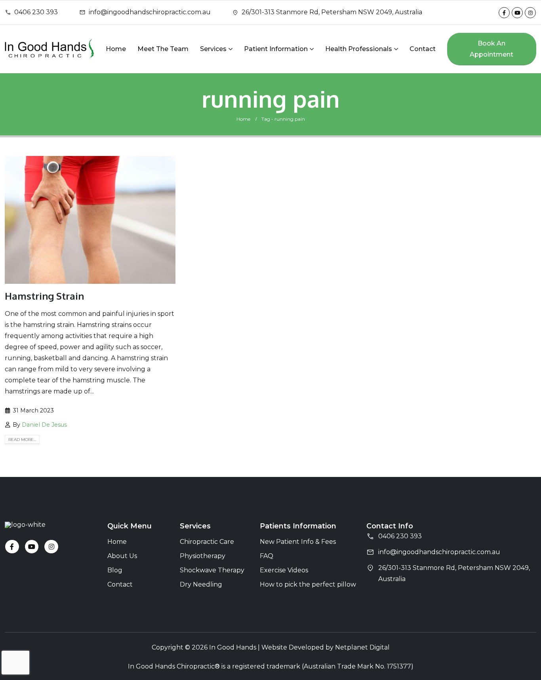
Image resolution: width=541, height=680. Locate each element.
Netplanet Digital (362, 647)
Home (116, 49)
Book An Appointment (491, 49)
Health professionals (358, 49)
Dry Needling (201, 584)
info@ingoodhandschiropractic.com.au (150, 12)
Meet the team (163, 49)
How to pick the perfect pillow (308, 584)
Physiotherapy (202, 556)
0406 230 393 (36, 12)
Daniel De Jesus (44, 424)
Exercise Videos (284, 570)
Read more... (22, 439)
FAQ (266, 556)
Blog (114, 570)
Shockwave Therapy (212, 570)
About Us (122, 556)
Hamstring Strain (44, 296)
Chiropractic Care (207, 541)
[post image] (90, 220)
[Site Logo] (49, 49)
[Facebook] (504, 12)
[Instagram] (530, 12)
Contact (423, 49)
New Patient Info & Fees (298, 541)
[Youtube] (517, 12)
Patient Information (276, 49)
